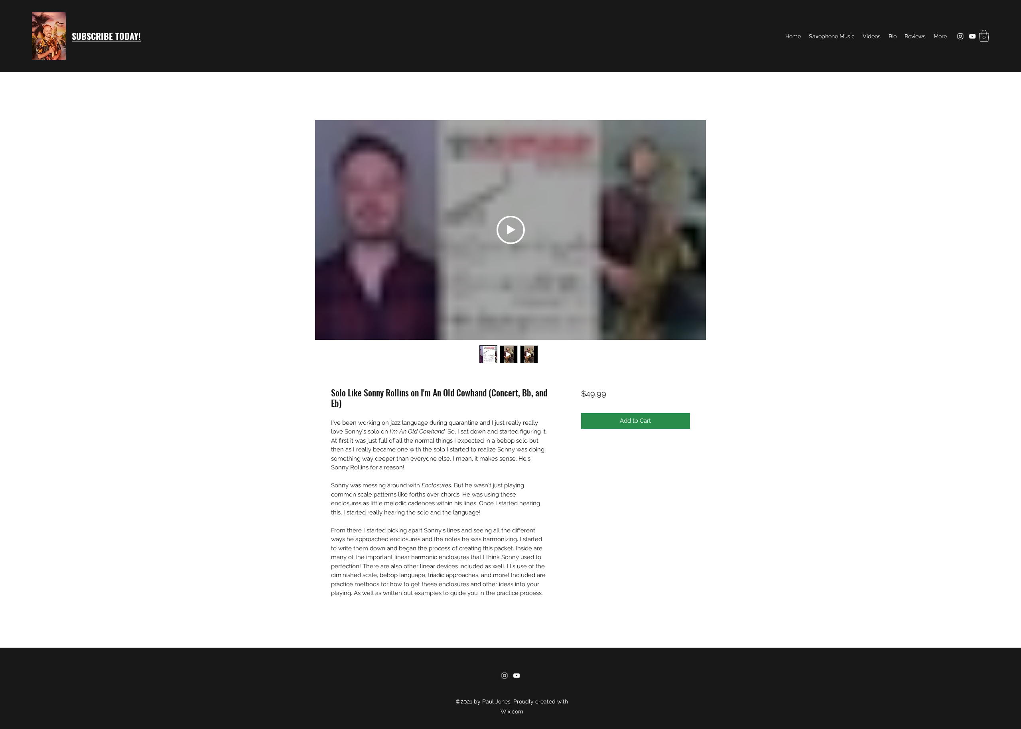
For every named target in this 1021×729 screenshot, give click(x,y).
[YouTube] (972, 36)
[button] (984, 36)
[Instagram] (960, 36)
